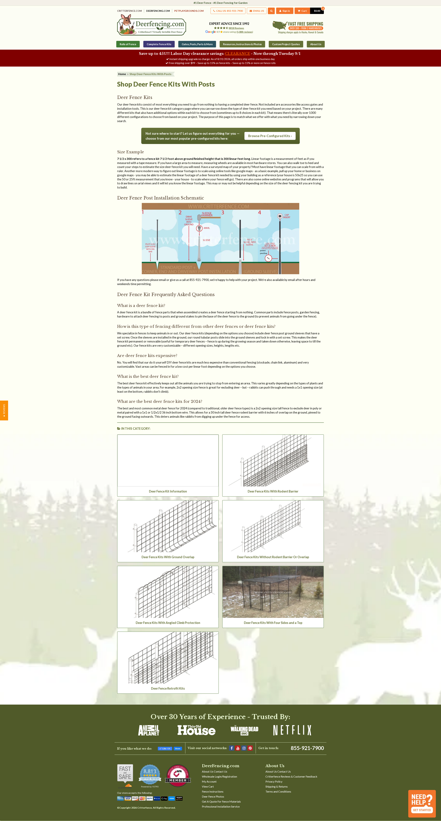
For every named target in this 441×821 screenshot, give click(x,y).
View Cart (208, 786)
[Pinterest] (250, 748)
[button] (4, 410)
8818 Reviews (236, 28)
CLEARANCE (237, 54)
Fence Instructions (212, 791)
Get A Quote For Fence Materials (221, 801)
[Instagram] (244, 748)
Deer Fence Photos (213, 796)
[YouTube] (237, 748)
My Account (209, 781)
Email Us (258, 10)
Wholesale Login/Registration (219, 776)
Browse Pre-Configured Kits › (270, 136)
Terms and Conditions (278, 791)
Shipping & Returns (276, 786)
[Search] (271, 11)
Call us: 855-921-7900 (229, 10)
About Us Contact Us (214, 771)
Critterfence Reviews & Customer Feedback (291, 776)
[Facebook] (231, 748)
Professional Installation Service (221, 806)
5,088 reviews (244, 31)
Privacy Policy (273, 781)
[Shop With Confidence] (125, 776)
